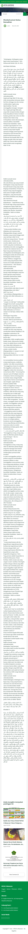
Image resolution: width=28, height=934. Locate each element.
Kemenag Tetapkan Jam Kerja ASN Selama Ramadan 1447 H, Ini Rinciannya (13, 864)
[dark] (24, 5)
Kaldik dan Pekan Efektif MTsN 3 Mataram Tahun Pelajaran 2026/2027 (13, 822)
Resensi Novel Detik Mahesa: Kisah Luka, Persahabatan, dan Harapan (13, 843)
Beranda (5, 14)
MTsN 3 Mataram (18, 928)
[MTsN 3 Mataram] (7, 5)
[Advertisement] (14, 43)
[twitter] (3, 918)
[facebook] (2, 918)
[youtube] (8, 918)
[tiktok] (7, 918)
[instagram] (5, 918)
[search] (21, 5)
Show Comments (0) (14, 874)
